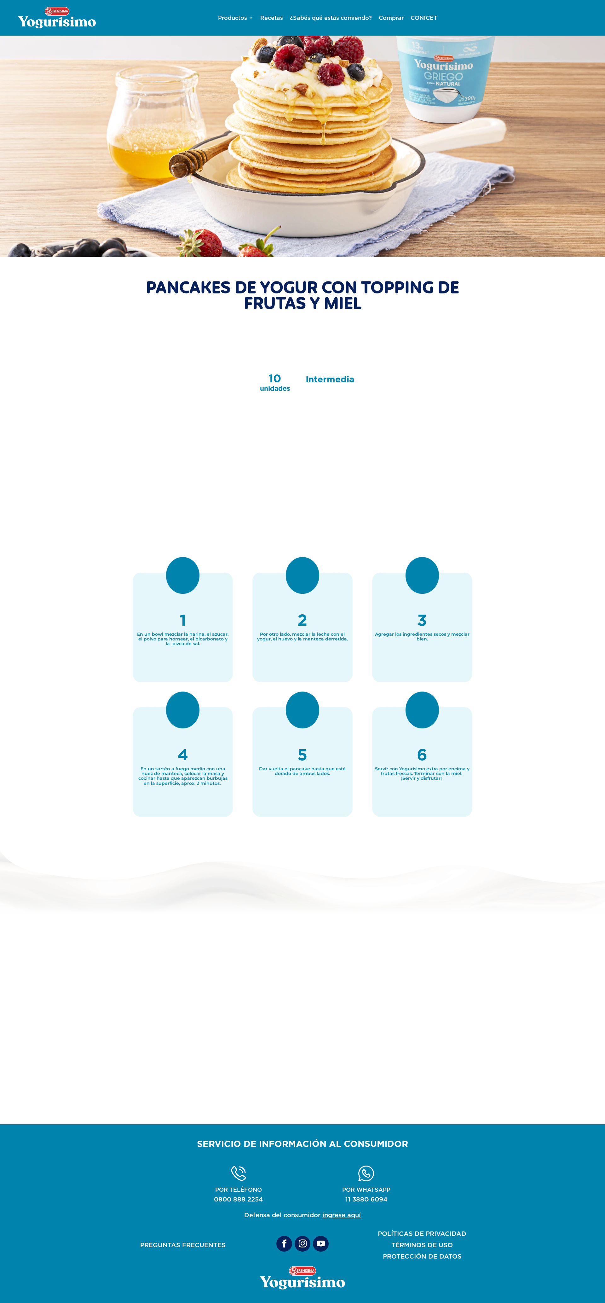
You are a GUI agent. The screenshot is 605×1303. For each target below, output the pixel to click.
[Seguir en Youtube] (321, 1244)
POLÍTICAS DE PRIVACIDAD (422, 1233)
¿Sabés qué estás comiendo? (331, 18)
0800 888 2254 (238, 1199)
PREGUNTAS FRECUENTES (183, 1245)
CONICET (424, 18)
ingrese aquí (341, 1215)
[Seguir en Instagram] (302, 1244)
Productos (232, 18)
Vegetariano (409, 1082)
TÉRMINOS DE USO (422, 1245)
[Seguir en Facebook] (284, 1244)
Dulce (302, 1082)
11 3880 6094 (366, 1199)
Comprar (391, 18)
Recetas (271, 18)
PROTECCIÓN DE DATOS (422, 1256)
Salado (196, 1082)
